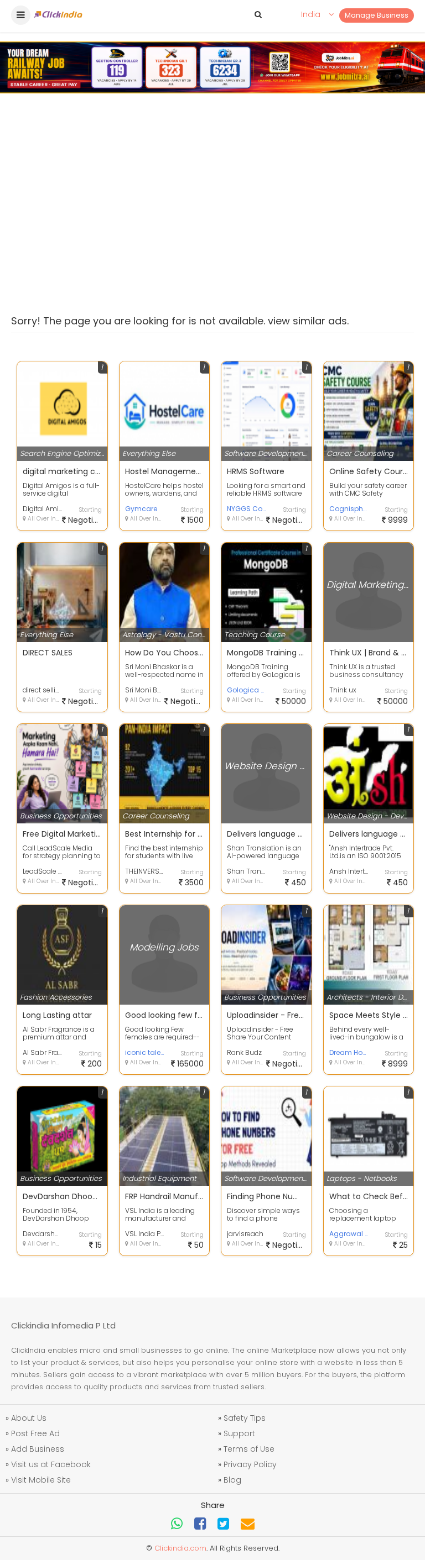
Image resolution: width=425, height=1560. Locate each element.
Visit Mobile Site (41, 1479)
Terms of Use (249, 1448)
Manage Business (376, 15)
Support (239, 1433)
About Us (28, 1418)
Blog (232, 1479)
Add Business (37, 1448)
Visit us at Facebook (51, 1464)
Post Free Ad (35, 1433)
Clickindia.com (180, 1548)
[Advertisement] (212, 193)
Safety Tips (245, 1418)
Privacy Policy (250, 1464)
